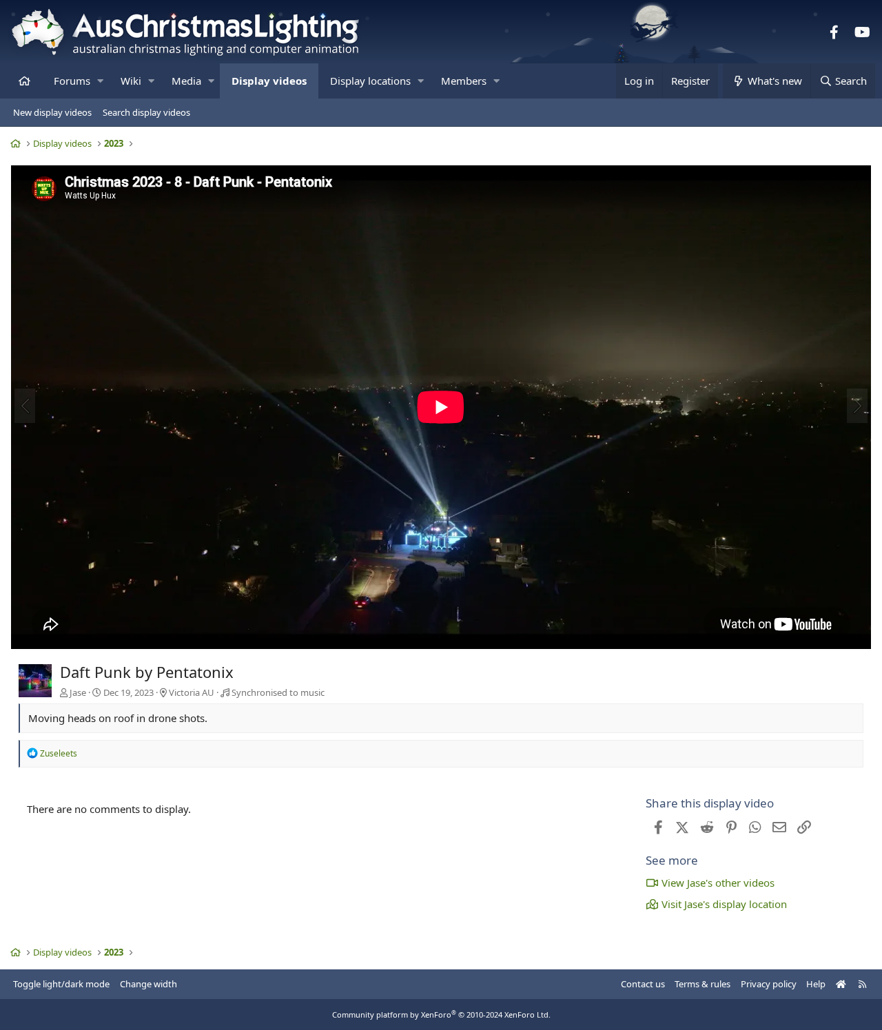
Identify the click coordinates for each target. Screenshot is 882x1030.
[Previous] (24, 406)
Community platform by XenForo (441, 1014)
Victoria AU (191, 692)
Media (186, 80)
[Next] (857, 406)
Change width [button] (148, 984)
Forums (72, 80)
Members (463, 80)
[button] (100, 81)
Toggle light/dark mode (61, 984)
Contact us (643, 984)
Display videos (269, 80)
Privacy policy (769, 984)
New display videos (52, 112)
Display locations (370, 80)
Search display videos (146, 112)
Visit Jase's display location (724, 904)
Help (815, 984)
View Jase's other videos (718, 882)
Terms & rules (702, 984)
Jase (78, 692)
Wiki (131, 80)
